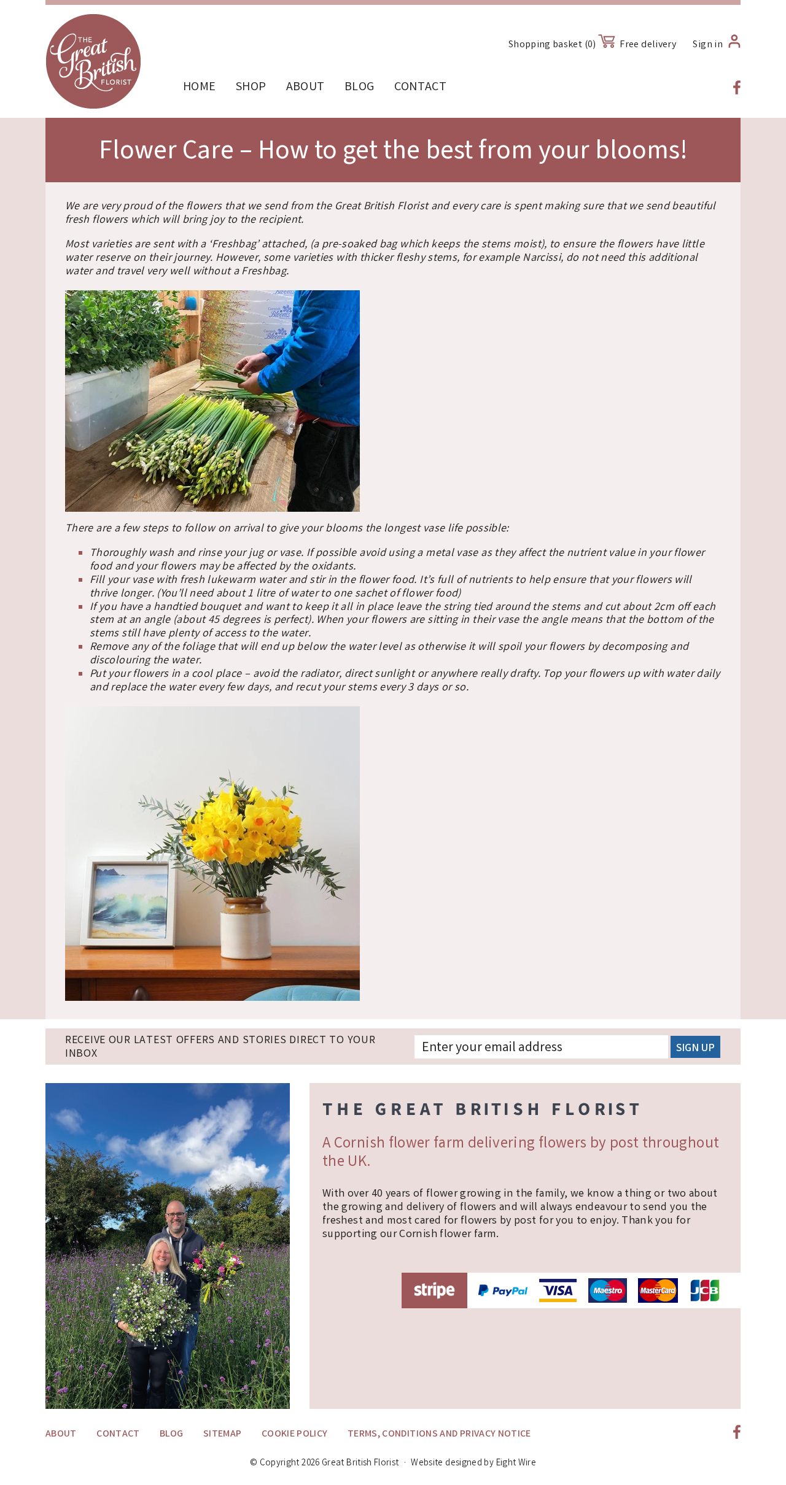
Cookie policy (295, 1434)
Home (199, 87)
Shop (251, 87)
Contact (420, 87)
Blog (359, 87)
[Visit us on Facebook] (737, 87)
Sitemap (222, 1434)
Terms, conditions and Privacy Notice (439, 1434)
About (305, 87)
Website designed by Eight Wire (473, 1463)
